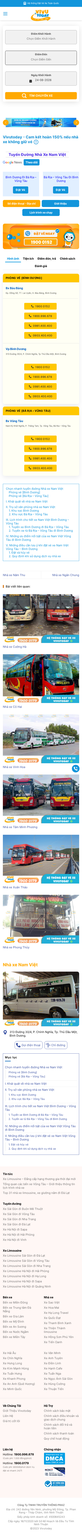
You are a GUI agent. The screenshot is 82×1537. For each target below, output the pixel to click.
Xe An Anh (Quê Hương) (19, 1384)
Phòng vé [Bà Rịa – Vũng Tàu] (27, 1076)
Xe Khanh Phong (14, 1378)
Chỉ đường (58, 1045)
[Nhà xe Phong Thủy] (41, 919)
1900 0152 (42, 306)
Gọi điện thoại (31, 1045)
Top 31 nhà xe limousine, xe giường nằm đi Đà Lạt (36, 1193)
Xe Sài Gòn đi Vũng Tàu (19, 1214)
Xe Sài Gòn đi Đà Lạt (16, 1224)
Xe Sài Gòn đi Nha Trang (19, 1219)
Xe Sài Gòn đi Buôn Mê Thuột (23, 1209)
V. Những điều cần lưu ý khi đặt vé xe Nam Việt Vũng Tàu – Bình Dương (40, 1137)
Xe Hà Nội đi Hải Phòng (18, 1234)
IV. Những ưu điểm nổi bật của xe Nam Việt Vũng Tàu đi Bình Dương (40, 1128)
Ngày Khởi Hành (41, 75)
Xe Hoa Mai (51, 1307)
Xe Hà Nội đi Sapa (15, 1229)
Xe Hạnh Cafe (53, 1368)
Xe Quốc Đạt (52, 1318)
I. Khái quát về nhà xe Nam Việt (26, 1084)
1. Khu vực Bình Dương (22, 1094)
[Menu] (5, 14)
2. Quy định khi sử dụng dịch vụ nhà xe (33, 1148)
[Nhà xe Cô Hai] (41, 678)
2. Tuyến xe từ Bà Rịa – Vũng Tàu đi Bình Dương (38, 1119)
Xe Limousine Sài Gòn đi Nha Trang (27, 1266)
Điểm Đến (41, 54)
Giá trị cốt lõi (11, 1421)
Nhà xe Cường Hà (14, 647)
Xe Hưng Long (12, 1363)
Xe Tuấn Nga (52, 1373)
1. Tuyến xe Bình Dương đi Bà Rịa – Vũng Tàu (36, 1114)
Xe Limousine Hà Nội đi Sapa (22, 1281)
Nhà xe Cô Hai (12, 707)
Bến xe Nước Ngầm (16, 1332)
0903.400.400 (42, 335)
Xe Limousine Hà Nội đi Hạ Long (24, 1276)
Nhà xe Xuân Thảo (15, 887)
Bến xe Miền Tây (14, 1337)
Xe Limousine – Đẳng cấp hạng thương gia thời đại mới (39, 1179)
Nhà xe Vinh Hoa (14, 767)
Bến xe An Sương (14, 1326)
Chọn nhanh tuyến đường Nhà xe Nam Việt (33, 1067)
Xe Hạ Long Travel (56, 1313)
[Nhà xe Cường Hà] (41, 618)
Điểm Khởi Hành (41, 33)
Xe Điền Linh (52, 1363)
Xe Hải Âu (9, 1353)
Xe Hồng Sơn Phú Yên (59, 1337)
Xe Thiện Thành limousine (54, 1330)
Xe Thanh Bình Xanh (57, 1323)
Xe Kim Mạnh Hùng (16, 1368)
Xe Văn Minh (52, 1353)
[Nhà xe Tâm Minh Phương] (41, 799)
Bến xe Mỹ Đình (13, 1321)
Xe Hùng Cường (54, 1384)
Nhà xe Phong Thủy (16, 947)
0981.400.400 (42, 325)
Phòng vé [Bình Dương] (23, 1072)
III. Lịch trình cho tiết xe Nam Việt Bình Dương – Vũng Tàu (40, 1108)
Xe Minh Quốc (12, 1389)
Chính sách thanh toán (59, 1433)
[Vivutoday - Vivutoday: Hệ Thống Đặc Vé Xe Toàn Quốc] (41, 15)
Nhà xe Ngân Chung (65, 575)
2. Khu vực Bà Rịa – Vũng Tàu (27, 1099)
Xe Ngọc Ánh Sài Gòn (58, 1378)
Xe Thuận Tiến (54, 1389)
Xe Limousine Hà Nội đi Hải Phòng (26, 1271)
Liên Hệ (8, 1416)
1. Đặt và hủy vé (18, 1144)
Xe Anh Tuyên (53, 1358)
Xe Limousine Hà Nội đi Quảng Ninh (27, 1286)
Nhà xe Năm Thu (14, 575)
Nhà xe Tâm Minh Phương (20, 827)
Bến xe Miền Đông (15, 1302)
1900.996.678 (42, 316)
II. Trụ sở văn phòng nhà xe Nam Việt (33, 1090)
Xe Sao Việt (51, 1302)
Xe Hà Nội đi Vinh (15, 1240)
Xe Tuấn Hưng (12, 1373)
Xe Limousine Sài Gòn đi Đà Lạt (24, 1255)
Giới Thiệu (17, 1411)
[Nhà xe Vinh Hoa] (41, 738)
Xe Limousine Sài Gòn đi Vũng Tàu (26, 1261)
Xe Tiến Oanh (53, 1342)
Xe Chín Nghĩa (12, 1358)
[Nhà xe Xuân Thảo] (41, 859)
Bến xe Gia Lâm (13, 1316)
